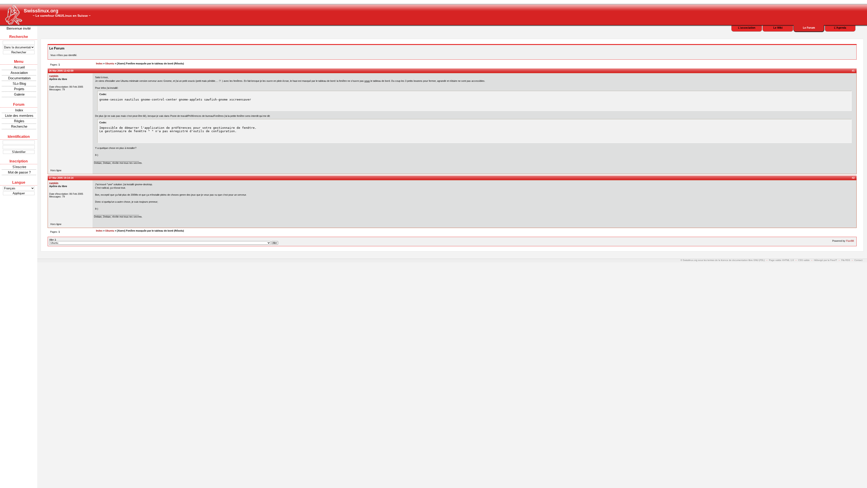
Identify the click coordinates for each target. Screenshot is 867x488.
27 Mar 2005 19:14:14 (61, 177)
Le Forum (809, 27)
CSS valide (804, 260)
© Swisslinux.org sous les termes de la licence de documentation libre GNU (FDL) (723, 260)
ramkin (53, 76)
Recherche (19, 126)
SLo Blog (19, 83)
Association (19, 73)
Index (19, 110)
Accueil (19, 67)
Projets (19, 89)
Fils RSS (845, 260)
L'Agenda (840, 27)
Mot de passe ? (19, 172)
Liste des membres (19, 115)
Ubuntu (109, 63)
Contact (858, 260)
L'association (746, 27)
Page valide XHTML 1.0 (781, 260)
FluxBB (850, 240)
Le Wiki (778, 27)
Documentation (19, 78)
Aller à (52, 239)
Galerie (19, 94)
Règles (19, 121)
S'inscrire (19, 167)
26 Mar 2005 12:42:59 (61, 70)
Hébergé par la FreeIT (825, 260)
